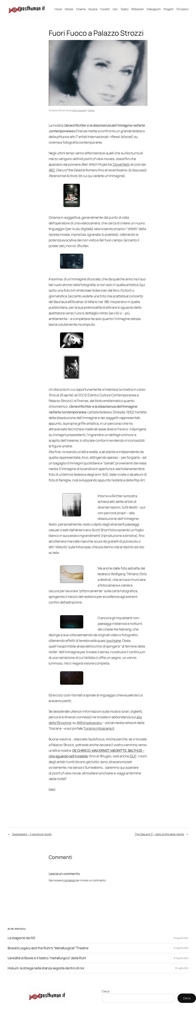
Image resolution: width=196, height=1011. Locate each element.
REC (52, 170)
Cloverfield (121, 164)
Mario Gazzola (79, 110)
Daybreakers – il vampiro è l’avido (32, 834)
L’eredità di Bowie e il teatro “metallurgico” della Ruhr (47, 958)
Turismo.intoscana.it (98, 728)
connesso (69, 880)
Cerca (105, 991)
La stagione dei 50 (21, 938)
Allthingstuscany (89, 722)
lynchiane (113, 640)
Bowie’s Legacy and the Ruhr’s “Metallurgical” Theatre (48, 948)
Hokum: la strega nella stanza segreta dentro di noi (46, 968)
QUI (132, 756)
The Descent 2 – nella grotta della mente (159, 834)
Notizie (91, 110)
